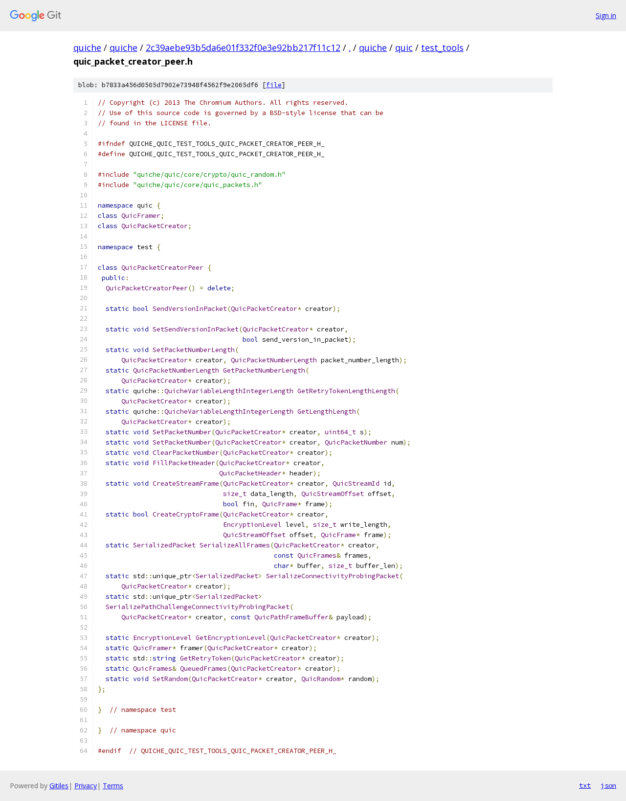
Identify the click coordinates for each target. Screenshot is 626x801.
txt (585, 785)
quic (404, 47)
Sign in (606, 15)
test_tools (442, 47)
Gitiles (58, 785)
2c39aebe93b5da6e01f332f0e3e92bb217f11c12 (243, 47)
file (274, 85)
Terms (113, 785)
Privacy (85, 785)
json (608, 785)
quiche (87, 47)
